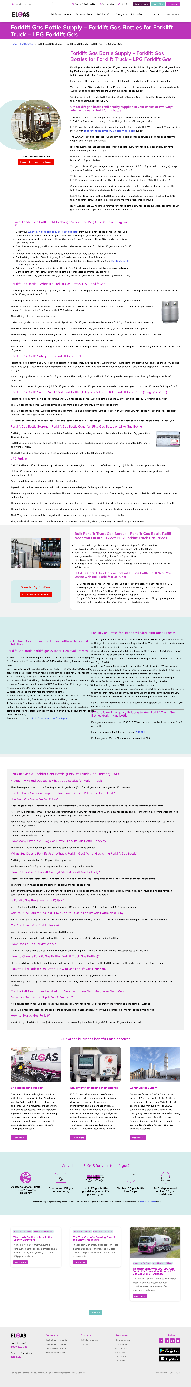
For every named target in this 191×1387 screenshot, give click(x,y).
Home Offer (158, 4)
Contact (171, 14)
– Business (120, 1352)
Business (83, 14)
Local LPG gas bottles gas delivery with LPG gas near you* (95, 1191)
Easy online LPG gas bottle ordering (60, 1190)
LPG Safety (137, 14)
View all (95, 1312)
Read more (18, 1137)
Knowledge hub (122, 1340)
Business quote (141, 4)
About (154, 14)
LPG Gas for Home (59, 14)
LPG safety (120, 1356)
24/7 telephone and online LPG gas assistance (165, 1191)
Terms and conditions (147, 1202)
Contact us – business (56, 1344)
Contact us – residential (56, 1340)
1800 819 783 (19, 1346)
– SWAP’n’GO (121, 1348)
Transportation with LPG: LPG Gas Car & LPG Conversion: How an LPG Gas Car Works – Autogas (154, 1271)
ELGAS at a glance (89, 1340)
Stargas (120, 14)
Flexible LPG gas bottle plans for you (130, 1190)
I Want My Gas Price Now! (35, 162)
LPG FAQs (120, 1360)
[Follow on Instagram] (172, 1340)
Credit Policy (56, 1372)
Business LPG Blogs (23, 1231)
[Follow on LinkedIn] (167, 1340)
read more (20, 1262)
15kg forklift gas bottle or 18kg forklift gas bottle (109, 130)
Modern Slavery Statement (75, 1372)
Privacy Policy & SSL (39, 1372)
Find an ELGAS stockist (85, 4)
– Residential (121, 1344)
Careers (84, 1344)
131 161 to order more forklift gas (49, 718)
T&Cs (13, 1372)
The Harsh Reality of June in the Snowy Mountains (32, 1238)
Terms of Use (23, 1372)
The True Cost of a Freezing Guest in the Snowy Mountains (94, 1238)
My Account (173, 4)
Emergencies (108, 4)
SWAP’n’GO (103, 14)
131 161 (124, 4)
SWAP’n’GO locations (55, 1352)
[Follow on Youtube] (178, 1340)
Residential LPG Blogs (43, 1231)
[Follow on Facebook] (161, 1340)
